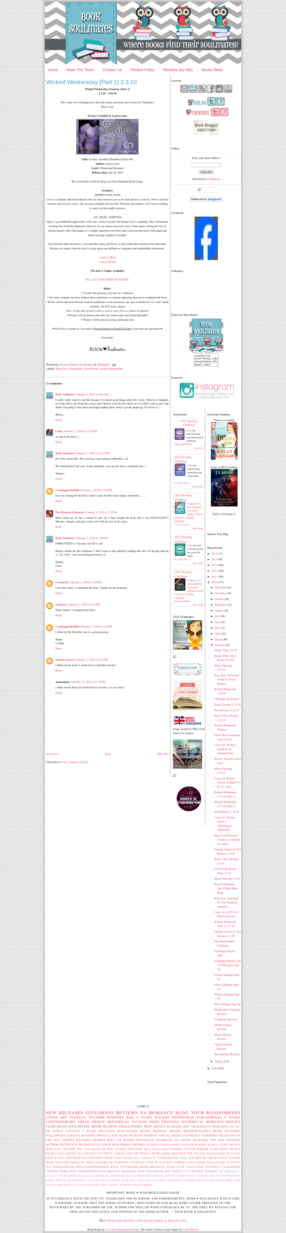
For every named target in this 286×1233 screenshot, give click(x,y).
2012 (214, 571)
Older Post (163, 754)
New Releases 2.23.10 (226, 710)
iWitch (235, 1149)
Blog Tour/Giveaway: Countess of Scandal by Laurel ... (227, 840)
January (219, 1061)
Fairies (119, 1153)
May (217, 628)
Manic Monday (153, 1131)
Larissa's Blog (107, 257)
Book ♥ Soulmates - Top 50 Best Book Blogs (226, 888)
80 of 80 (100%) (182, 601)
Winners (115, 1117)
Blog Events (91, 1175)
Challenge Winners (167, 1149)
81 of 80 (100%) (182, 482)
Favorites (192, 1135)
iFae (110, 1149)
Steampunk (104, 1162)
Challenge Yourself (203, 1166)
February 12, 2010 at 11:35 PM (88, 682)
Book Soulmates (65, 394)
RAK (130, 1117)
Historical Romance (203, 1122)
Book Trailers (226, 1131)
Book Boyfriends (125, 1166)
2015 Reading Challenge (189, 423)
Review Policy (142, 70)
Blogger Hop (178, 1126)
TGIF (57, 1149)
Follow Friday (138, 1153)
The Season (196, 1153)
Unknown (61, 604)
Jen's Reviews (76, 1180)
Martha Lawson (65, 660)
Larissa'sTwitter (107, 262)
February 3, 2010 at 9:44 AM (92, 394)
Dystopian (145, 1140)
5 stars (232, 1117)
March (218, 639)
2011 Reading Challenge (183, 574)
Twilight (69, 1149)
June (217, 622)
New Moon (199, 1144)
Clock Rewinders (115, 1144)
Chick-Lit (148, 1158)
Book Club (176, 1166)
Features (233, 1175)
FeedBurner (213, 179)
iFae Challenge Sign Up (227, 1004)
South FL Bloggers (211, 1180)
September (220, 604)
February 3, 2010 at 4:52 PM (84, 604)
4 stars (144, 1117)
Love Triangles (98, 1180)
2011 (214, 576)
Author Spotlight (128, 1149)
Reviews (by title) (178, 70)
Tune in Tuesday (159, 1162)
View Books (197, 486)
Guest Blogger (194, 1140)
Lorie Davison (191, 1229)
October (219, 599)
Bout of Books (120, 1140)
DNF (183, 1175)
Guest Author (229, 1158)
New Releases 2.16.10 (226, 811)
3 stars (89, 1131)
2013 (214, 565)
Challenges (130, 1126)
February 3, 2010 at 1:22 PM (101, 512)
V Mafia (113, 1184)
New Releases (64, 1112)
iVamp (214, 1149)
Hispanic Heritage (121, 1171)
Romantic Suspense (182, 1180)
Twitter (63, 1184)
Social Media (170, 1135)
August (219, 610)
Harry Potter (56, 1180)
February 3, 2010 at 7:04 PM (96, 626)
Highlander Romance (169, 1153)
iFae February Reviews (227, 1054)
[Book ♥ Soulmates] (206, 259)
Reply (58, 420)
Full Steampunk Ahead (198, 1158)
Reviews (127, 1112)
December (220, 587)
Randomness (223, 1112)
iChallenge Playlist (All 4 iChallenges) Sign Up (227, 965)
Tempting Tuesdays (129, 1162)
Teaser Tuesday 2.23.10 (227, 704)
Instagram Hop (158, 1171)
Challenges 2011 (127, 1158)
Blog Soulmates (73, 1126)
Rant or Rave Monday (138, 1135)
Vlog (51, 1126)
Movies (233, 1122)
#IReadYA (231, 1171)
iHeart (175, 1131)
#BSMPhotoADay (197, 1131)
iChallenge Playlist (223, 1153)
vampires (210, 1135)
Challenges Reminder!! (227, 699)
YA (143, 1112)
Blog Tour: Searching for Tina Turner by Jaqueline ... (226, 902)
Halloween (56, 1135)
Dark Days (68, 1171)
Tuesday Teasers (87, 1117)
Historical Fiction (127, 1122)
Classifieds (231, 1166)
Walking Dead (130, 1184)
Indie (141, 1171)
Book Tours (180, 1144)
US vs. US (75, 1184)
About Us (75, 1175)
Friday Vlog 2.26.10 (225, 650)
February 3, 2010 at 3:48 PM (85, 582)
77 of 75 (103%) (182, 524)
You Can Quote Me (91, 1149)
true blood (55, 1158)
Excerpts (105, 1153)
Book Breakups (152, 1166)
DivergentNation (91, 1171)
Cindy (59, 431)
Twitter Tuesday (203, 1171)
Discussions (127, 1131)
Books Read (212, 70)
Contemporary (61, 1122)
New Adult (154, 1126)
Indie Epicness (164, 1122)
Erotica (90, 1153)
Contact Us (112, 70)
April (218, 633)
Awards (98, 1140)
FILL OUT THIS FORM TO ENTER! (107, 279)
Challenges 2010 (70, 1153)
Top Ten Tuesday (225, 1140)
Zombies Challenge (189, 1162)
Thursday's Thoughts (210, 1126)
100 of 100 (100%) (183, 444)
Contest (52, 1171)
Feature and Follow (211, 1175)
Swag (229, 1180)
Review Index (135, 1180)
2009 (214, 1068)
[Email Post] (113, 364)
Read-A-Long (218, 1144)
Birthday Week (101, 1158)
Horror (203, 1149)
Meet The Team (80, 70)
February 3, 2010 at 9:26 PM (92, 659)
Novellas (117, 1180)
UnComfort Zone (95, 1184)
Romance (161, 1112)
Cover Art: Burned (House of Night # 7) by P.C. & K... (227, 782)
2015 (214, 553)
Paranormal (91, 368)
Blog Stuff (109, 1175)
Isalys (189, 430)
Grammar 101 (167, 1140)
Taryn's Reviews (81, 1135)
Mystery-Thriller (70, 1162)
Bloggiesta (89, 1144)
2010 (214, 582)
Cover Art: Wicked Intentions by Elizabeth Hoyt (224, 749)
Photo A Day (107, 1135)
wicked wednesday (111, 368)
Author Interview (62, 1144)
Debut (191, 1175)
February (220, 645)
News (90, 1162)
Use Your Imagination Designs (123, 1229)
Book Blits (126, 1175)
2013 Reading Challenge (183, 497)
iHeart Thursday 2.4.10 (227, 878)
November (220, 593)
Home (53, 70)
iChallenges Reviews (226, 1019)
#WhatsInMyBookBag (92, 1166)
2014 (214, 559)
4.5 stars (61, 1175)
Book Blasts (104, 1126)
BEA (147, 1149)
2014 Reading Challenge (183, 459)
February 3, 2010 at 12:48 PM (80, 431)
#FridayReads (64, 1166)
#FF (221, 1171)
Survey (177, 1171)
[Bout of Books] (187, 648)
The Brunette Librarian (69, 512)
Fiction (190, 1149)
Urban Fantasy (66, 1131)
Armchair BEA (76, 1158)
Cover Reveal (168, 1158)
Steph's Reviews (76, 1140)
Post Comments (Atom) (74, 762)
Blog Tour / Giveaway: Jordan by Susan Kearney (227, 679)
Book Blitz (143, 1175)
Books (50, 1153)
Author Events (158, 1144)
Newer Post (52, 754)
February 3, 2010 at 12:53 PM (92, 453)
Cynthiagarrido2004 (67, 490)
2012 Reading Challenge (183, 539)
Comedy (157, 1175)
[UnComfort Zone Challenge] (187, 674)
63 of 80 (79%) (182, 559)
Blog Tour (61, 368)
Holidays (106, 1131)
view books (198, 448)
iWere (224, 1149)
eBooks (138, 1144)
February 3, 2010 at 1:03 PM (96, 490)
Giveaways (75, 368)
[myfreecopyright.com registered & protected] (143, 1220)
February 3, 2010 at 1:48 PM (92, 538)
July (217, 616)
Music (50, 1162)
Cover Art (56, 1117)
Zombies (146, 1184)
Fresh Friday (91, 1122)
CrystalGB (61, 582)
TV (187, 1171)
